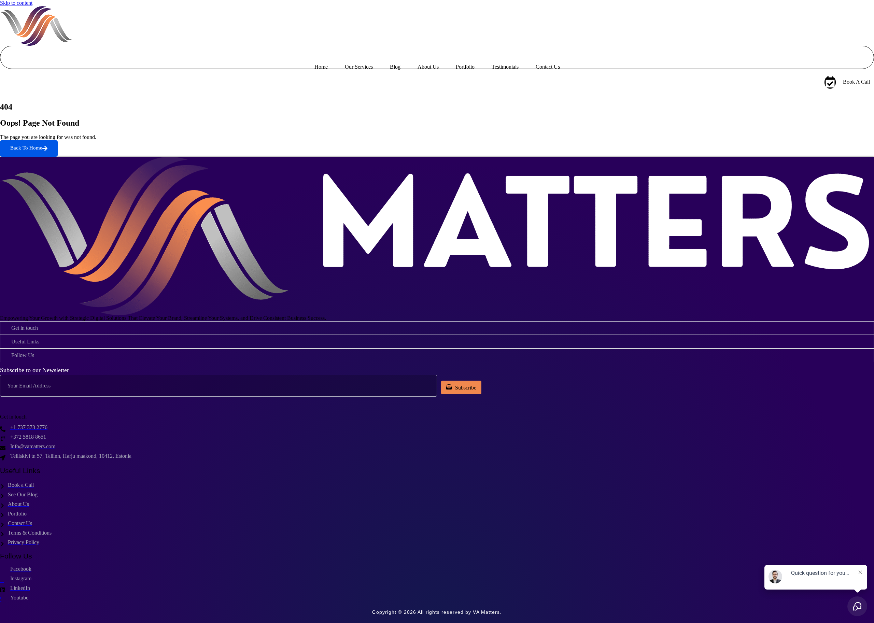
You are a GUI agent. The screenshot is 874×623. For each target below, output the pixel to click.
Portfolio (465, 67)
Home (321, 67)
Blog (395, 67)
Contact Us (548, 67)
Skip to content (16, 3)
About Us (428, 67)
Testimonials (505, 67)
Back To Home (26, 148)
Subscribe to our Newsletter (34, 370)
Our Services (359, 67)
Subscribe (465, 388)
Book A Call (856, 82)
